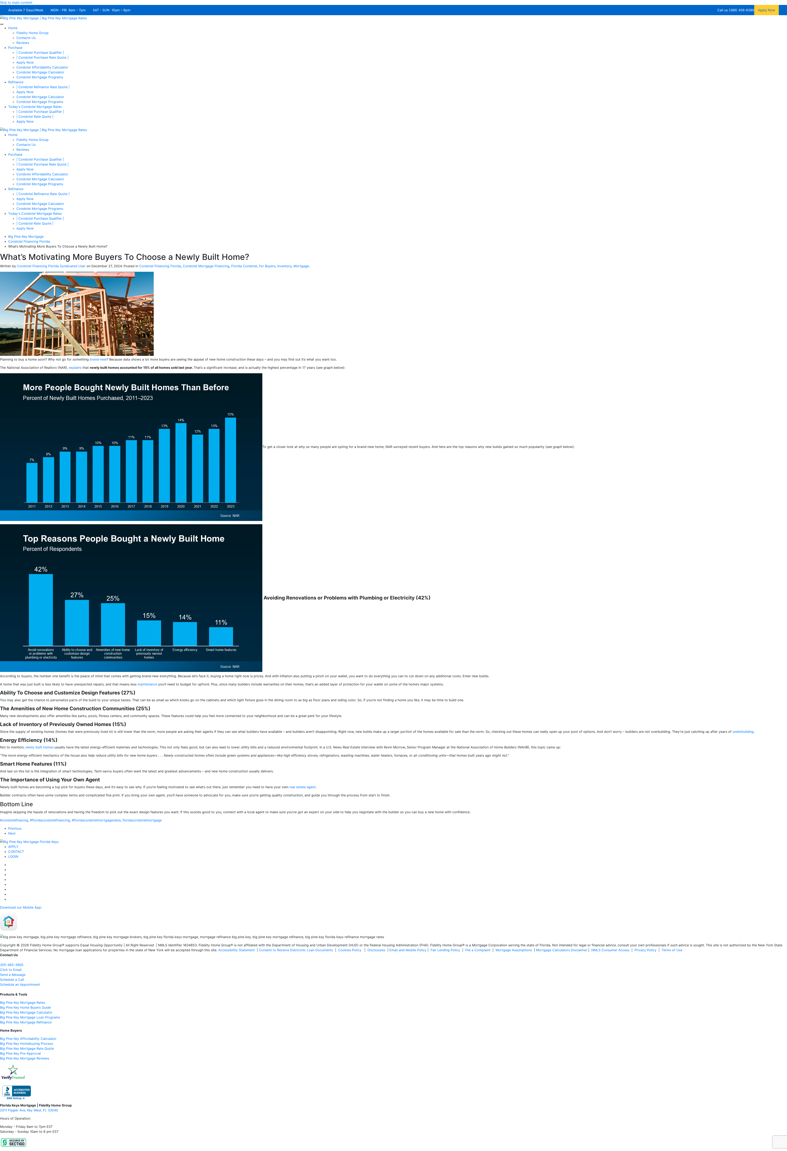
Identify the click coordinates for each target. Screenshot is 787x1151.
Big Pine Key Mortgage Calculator (26, 1012)
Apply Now (25, 62)
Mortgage (301, 266)
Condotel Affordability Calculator (42, 67)
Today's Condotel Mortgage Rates (35, 107)
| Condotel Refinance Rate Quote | (42, 87)
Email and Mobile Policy (407, 950)
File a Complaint (478, 950)
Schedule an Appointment (20, 984)
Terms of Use (672, 950)
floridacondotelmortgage (142, 820)
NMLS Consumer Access (610, 950)
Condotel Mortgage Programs (39, 77)
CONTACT (16, 852)
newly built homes (39, 747)
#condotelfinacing (14, 820)
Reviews (22, 43)
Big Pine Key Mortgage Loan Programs (30, 1017)
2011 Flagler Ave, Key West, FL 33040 (29, 1110)
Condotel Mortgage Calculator (40, 72)
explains (75, 367)
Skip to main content (16, 2)
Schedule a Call (12, 979)
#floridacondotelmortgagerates (96, 820)
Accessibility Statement (236, 950)
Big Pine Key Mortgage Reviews (24, 1058)
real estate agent (302, 787)
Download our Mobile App (20, 907)
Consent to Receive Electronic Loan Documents (296, 950)
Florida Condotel (244, 266)
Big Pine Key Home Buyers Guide (25, 1007)
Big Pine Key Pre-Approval (20, 1053)
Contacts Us (26, 38)
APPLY (13, 847)
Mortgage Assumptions (514, 950)
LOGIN (13, 856)
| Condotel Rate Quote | (34, 116)
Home (12, 28)
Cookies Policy (350, 950)
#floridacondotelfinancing (50, 820)
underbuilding (743, 732)
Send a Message (12, 975)
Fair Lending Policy (445, 950)
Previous (15, 828)
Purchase (15, 48)
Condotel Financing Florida (160, 266)
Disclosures (376, 950)
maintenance (147, 684)
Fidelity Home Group (32, 33)
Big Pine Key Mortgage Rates (22, 1002)
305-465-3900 (11, 965)
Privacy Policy (645, 950)
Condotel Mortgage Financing (206, 266)
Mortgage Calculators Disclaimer (561, 950)
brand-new (98, 359)
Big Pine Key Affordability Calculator (28, 1039)
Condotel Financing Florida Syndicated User (51, 266)
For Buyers (267, 266)
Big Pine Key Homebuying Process (26, 1043)
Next (12, 833)
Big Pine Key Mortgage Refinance (26, 1022)
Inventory (284, 266)
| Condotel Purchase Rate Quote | (42, 57)
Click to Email (11, 970)
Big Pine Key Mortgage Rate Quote (27, 1048)
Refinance (15, 82)
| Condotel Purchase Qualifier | (40, 52)
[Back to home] (43, 18)
